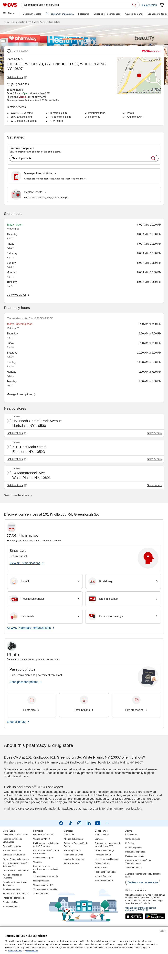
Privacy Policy (15, 950)
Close (162, 930)
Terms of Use (32, 950)
